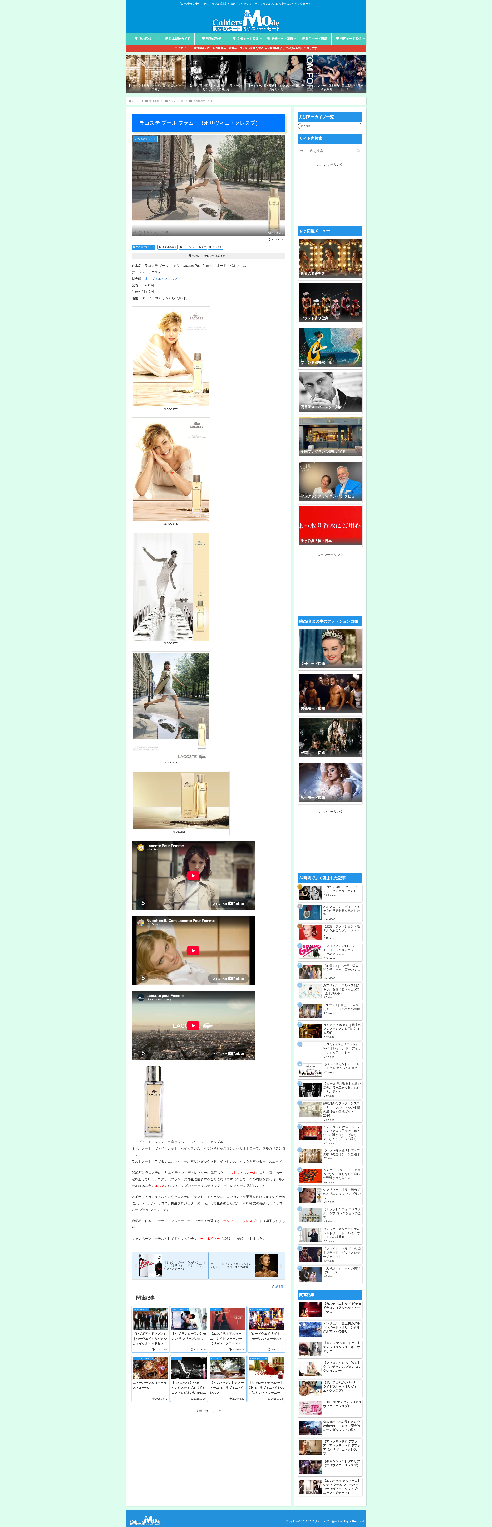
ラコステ (217, 247)
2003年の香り (169, 247)
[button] (358, 151)
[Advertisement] (208, 1441)
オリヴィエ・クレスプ (194, 247)
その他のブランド (145, 247)
